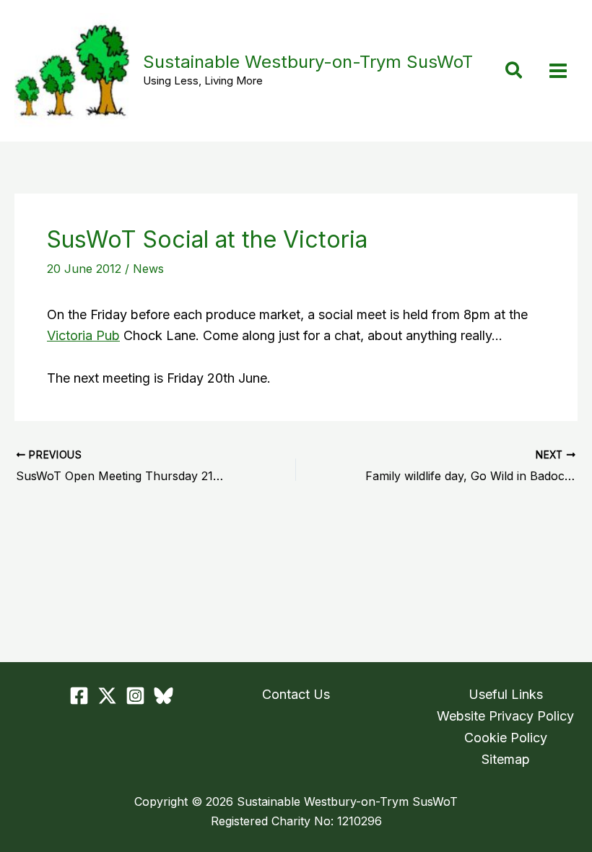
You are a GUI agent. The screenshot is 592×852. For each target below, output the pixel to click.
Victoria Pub (83, 335)
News (148, 268)
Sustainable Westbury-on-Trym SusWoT (308, 61)
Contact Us (296, 694)
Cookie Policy (505, 737)
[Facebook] (79, 695)
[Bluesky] (163, 695)
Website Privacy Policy (505, 715)
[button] (514, 71)
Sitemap (506, 759)
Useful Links (506, 694)
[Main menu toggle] (558, 71)
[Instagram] (135, 695)
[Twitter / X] (107, 695)
